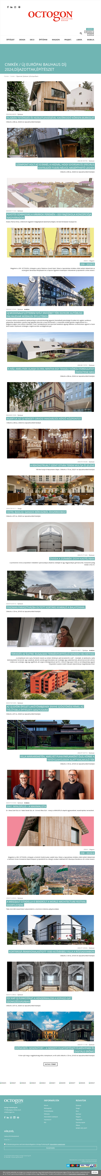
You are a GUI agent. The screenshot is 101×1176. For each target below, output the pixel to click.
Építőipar (43, 40)
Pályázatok (79, 1119)
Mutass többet (50, 1064)
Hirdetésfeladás (48, 1111)
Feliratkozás (50, 1148)
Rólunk (46, 1105)
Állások (90, 34)
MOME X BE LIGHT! (81, 1128)
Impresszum (47, 1119)
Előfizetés (90, 29)
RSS (45, 1122)
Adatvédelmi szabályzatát (57, 1144)
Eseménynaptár (80, 1122)
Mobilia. (90, 40)
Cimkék (12, 76)
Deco (32, 40)
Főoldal (6, 76)
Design (22, 40)
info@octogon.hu (9, 1112)
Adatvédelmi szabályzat (51, 1117)
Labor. (79, 40)
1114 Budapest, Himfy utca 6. (12, 1110)
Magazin (56, 40)
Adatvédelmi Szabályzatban (77, 1174)
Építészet (10, 40)
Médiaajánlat (89, 31)
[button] (80, 33)
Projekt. (68, 40)
